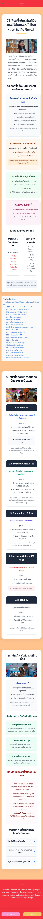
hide (13, 299)
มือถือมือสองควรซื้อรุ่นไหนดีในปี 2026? (22, 851)
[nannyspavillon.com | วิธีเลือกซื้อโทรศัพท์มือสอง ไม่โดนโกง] (21, 3)
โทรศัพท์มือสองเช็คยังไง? (21, 841)
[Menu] (3, 3)
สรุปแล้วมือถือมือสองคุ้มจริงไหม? (21, 861)
